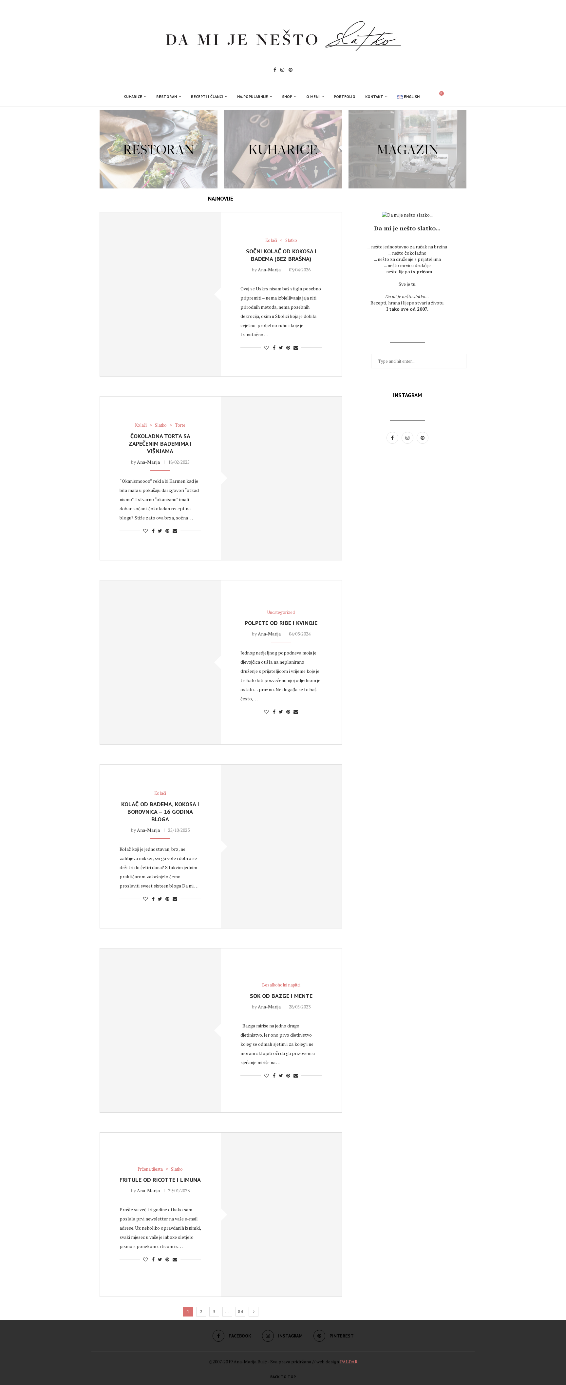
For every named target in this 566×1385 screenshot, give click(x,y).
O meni (313, 96)
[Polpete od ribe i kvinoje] (160, 662)
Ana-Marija (269, 269)
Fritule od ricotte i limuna (160, 1179)
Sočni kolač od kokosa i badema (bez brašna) (281, 255)
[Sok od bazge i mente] (160, 1030)
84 (240, 1312)
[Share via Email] (295, 347)
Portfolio (344, 96)
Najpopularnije (252, 96)
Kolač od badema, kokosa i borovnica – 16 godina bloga (160, 811)
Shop (287, 96)
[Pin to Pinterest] (288, 347)
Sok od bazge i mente (281, 996)
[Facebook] (275, 71)
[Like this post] (266, 347)
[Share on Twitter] (281, 347)
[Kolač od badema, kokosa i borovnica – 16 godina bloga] (281, 846)
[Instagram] (282, 71)
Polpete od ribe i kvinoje (281, 623)
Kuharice (132, 96)
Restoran (166, 96)
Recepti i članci (207, 96)
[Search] (427, 96)
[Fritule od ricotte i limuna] (281, 1215)
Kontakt (374, 96)
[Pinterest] (290, 71)
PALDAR (349, 1361)
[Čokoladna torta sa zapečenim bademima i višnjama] (281, 478)
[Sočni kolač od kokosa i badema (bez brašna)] (160, 294)
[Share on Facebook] (274, 347)
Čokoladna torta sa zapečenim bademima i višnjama (160, 443)
